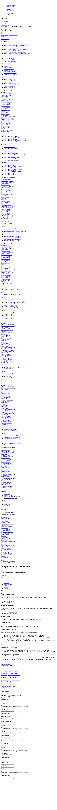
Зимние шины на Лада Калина (11, 139)
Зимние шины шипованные (11, 148)
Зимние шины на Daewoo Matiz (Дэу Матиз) (15, 140)
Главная (3, 558)
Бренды (5, 15)
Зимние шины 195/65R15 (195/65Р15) (13, 169)
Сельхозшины (10, 10)
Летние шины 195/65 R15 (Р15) (11, 82)
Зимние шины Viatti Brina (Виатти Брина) (14, 154)
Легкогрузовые (10, 7)
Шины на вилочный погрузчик (11, 445)
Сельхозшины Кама (9, 368)
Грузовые (9, 9)
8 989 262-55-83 (13, 35)
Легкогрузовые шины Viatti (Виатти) (13, 228)
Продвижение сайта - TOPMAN (9, 686)
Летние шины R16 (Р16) (10, 83)
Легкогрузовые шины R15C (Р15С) (12, 239)
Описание (6, 583)
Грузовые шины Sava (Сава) (11, 306)
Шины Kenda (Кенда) (9, 495)
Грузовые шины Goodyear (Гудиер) (12, 307)
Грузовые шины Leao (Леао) (11, 305)
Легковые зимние (11, 6)
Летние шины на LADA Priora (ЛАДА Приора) (15, 52)
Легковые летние (11, 5)
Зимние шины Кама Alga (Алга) (12, 157)
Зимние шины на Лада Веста (11, 136)
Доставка (6, 587)
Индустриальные (11, 11)
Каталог (6, 3)
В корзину (3, 780)
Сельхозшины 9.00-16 (9, 373)
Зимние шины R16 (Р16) (10, 170)
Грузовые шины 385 (9, 318)
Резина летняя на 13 (9, 58)
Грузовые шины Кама (9, 299)
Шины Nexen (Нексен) (9, 71)
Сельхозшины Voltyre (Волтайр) (12, 367)
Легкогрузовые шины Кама (10, 230)
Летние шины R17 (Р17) (10, 86)
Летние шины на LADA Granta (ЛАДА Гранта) (15, 48)
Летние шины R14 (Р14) (10, 79)
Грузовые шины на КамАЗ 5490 (12, 289)
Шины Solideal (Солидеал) (10, 498)
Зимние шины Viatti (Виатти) (11, 153)
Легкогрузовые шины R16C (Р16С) (12, 240)
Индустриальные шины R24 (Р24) (12, 438)
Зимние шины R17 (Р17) (10, 173)
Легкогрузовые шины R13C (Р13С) (12, 236)
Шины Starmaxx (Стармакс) (11, 430)
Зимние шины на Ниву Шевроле (12, 142)
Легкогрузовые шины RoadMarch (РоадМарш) (15, 231)
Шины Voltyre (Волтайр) (10, 429)
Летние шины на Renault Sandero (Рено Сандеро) (16, 46)
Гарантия (6, 588)
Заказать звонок (5, 25)
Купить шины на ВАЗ (9, 59)
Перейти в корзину (5, 664)
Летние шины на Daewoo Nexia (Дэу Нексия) (15, 49)
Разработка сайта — (7, 687)
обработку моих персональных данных (18, 706)
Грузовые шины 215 (9, 312)
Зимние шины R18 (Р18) (10, 174)
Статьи (5, 17)
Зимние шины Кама (9, 156)
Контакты (6, 21)
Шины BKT (7, 494)
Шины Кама (7, 66)
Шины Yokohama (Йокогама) (11, 74)
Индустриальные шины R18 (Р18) (12, 437)
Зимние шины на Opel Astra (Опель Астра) (14, 138)
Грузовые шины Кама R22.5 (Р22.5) (13, 294)
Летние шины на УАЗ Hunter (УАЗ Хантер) (14, 50)
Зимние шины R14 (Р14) (10, 165)
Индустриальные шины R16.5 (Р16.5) (13, 435)
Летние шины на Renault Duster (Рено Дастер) (15, 45)
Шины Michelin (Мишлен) (10, 73)
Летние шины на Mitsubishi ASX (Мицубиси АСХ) (16, 53)
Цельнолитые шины (9, 512)
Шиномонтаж (11, 675)
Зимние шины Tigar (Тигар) (11, 160)
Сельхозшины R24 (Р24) (10, 377)
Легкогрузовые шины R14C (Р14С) (12, 237)
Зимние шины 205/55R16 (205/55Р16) (13, 172)
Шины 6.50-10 (7, 504)
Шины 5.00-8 (7, 503)
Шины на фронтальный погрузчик (12, 443)
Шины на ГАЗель (8, 223)
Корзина (3, 23)
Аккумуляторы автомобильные (8, 561)
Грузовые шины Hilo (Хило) (11, 303)
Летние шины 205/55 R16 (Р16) (11, 84)
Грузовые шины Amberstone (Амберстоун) (14, 301)
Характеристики (8, 584)
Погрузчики (10, 13)
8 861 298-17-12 (4, 35)
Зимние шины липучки (9, 147)
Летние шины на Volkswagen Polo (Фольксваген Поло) (17, 44)
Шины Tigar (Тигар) (9, 70)
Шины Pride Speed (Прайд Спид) (12, 496)
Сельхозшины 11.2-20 (9, 376)
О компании (7, 18)
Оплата (5, 585)
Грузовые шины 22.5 (9, 315)
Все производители (5, 92)
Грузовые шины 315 (9, 314)
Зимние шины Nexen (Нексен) (11, 158)
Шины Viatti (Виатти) (9, 69)
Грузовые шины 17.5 (9, 317)
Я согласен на (14, 706)
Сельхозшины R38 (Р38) (10, 375)
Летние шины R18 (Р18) (10, 87)
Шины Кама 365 (8, 67)
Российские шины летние (10, 61)
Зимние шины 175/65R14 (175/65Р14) (13, 166)
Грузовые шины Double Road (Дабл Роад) (14, 302)
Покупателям (7, 20)
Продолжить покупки (6, 665)
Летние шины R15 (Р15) (10, 80)
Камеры (9, 14)
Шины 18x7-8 (7, 505)
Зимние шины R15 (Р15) (10, 167)
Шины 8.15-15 (7, 507)
